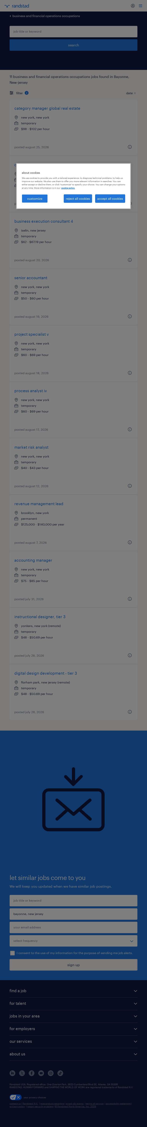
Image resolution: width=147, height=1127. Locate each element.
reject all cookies (78, 198)
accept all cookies (110, 198)
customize (34, 198)
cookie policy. (68, 188)
